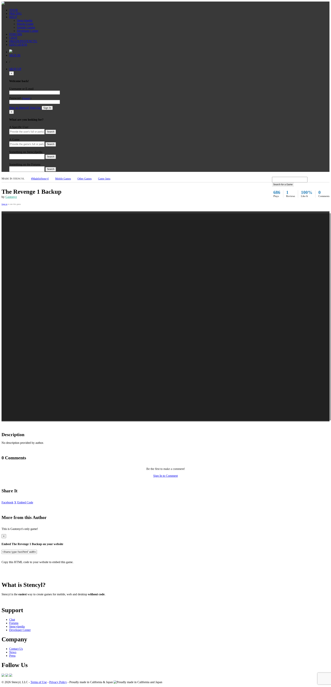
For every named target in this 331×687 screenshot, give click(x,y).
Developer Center (27, 30)
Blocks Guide (25, 24)
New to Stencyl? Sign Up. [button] (25, 107)
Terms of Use (38, 682)
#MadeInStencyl (40, 178)
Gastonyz (11, 197)
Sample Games (26, 27)
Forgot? (26, 98)
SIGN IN (14, 55)
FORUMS (15, 34)
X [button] (15, 502)
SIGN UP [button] (15, 69)
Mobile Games (63, 178)
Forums (13, 623)
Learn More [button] (9, 600)
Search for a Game (283, 184)
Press (12, 655)
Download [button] (23, 600)
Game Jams (104, 178)
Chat (12, 619)
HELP (13, 17)
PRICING (15, 13)
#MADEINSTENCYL (23, 41)
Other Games (84, 178)
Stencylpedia (24, 20)
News (12, 652)
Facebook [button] (7, 502)
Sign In (47, 107)
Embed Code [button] (25, 502)
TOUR (13, 10)
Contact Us (16, 648)
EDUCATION (18, 44)
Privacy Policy (58, 682)
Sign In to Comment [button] (165, 475)
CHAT (13, 37)
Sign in (4, 204)
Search (50, 131)
